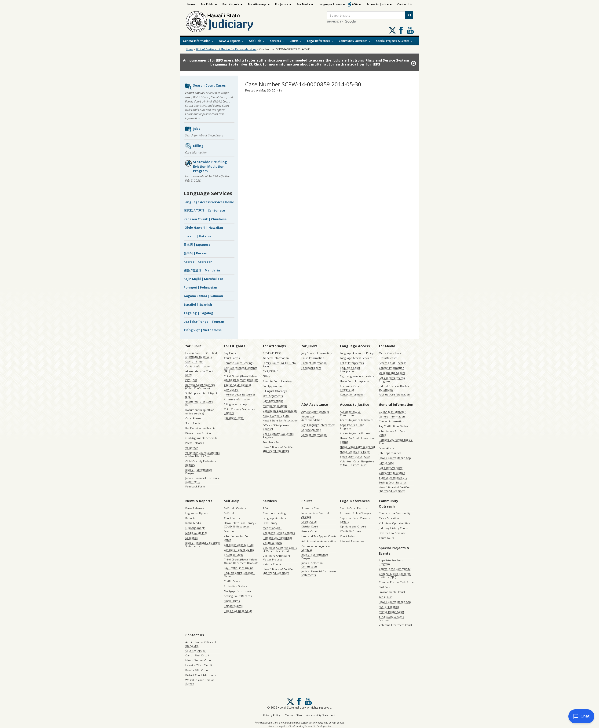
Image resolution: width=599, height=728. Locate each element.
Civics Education (389, 518)
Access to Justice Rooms (355, 433)
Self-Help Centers (235, 508)
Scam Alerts (192, 423)
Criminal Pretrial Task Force (396, 582)
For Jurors (282, 4)
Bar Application (272, 386)
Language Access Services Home (209, 202)
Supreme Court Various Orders (354, 519)
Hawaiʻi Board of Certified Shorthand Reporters (201, 354)
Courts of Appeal (195, 650)
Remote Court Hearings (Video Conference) (200, 386)
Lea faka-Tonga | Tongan (204, 321)
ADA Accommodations (315, 411)
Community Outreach (353, 41)
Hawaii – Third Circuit (198, 665)
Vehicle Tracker (273, 564)
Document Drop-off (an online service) (199, 411)
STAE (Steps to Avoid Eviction (391, 618)
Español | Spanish (198, 304)
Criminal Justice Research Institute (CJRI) (395, 575)
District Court (309, 526)
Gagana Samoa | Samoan (203, 296)
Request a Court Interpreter (350, 369)
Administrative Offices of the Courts (200, 643)
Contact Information (198, 366)
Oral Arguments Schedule (201, 438)
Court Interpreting (274, 513)
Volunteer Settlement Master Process (276, 557)
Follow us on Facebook (401, 30)
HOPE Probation (389, 606)
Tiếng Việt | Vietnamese (203, 330)
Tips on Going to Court (238, 610)
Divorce (229, 531)
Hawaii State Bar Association (280, 420)
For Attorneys (257, 4)
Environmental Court (392, 592)
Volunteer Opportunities (394, 523)
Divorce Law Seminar (198, 433)
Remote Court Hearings (238, 363)
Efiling (198, 145)
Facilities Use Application (394, 394)
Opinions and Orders (392, 372)
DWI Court (385, 587)
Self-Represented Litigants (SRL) (201, 394)
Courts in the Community (394, 513)
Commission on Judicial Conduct (315, 547)
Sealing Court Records (392, 482)
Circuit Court (309, 521)
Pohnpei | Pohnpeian (200, 287)
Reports (190, 518)
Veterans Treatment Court (395, 625)
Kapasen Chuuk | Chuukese (205, 219)
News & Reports (230, 41)
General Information (197, 41)
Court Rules (347, 536)
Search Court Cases (209, 85)
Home (191, 4)
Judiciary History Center (394, 528)
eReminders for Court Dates (199, 373)
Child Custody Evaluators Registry (200, 462)
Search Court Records (237, 384)
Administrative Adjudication (318, 541)
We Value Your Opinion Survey (200, 681)
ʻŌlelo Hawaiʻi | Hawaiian (203, 227)
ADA (355, 4)
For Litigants (231, 4)
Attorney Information (237, 399)
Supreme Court (311, 508)
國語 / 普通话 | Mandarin (202, 270)
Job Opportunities (390, 453)
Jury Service (386, 463)
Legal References (319, 41)
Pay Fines (191, 379)
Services (276, 41)
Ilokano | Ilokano (197, 236)
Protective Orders (235, 586)
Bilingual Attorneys (235, 404)
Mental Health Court (391, 611)
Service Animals (311, 430)
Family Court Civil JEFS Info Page (279, 364)
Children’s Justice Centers (279, 532)
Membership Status (275, 405)
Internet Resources (352, 541)
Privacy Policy (272, 715)
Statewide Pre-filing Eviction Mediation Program (210, 166)
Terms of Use (293, 715)
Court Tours (386, 538)
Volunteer (191, 448)
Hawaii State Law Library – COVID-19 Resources (240, 524)
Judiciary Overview (390, 467)
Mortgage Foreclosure (238, 591)
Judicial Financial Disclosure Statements (202, 479)
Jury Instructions (273, 400)
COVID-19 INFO (272, 353)
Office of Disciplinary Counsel (276, 427)
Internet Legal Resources (239, 394)
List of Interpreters (352, 363)
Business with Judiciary (393, 477)
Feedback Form (195, 486)
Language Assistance (275, 518)
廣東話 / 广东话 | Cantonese (204, 210)
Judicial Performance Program (198, 471)
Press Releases (194, 443)
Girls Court (385, 597)
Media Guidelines (390, 353)
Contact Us (404, 4)
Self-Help (255, 41)
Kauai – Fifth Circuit (197, 670)
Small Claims (232, 601)
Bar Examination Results (200, 428)
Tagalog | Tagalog (198, 313)
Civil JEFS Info (271, 371)
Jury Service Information (316, 353)
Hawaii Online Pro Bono (355, 451)
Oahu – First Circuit (197, 655)
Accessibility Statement (320, 715)
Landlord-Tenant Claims (239, 549)
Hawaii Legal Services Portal (357, 446)
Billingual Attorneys (275, 391)
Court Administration (392, 472)
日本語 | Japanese (197, 244)
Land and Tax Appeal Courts (318, 536)
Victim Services (233, 554)
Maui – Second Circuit (198, 660)
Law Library (231, 389)
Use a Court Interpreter (354, 381)
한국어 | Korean (195, 253)
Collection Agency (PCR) (238, 544)
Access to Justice (377, 4)
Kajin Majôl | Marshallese (203, 279)
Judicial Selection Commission (312, 564)
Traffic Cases (232, 581)
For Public (208, 4)
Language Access (331, 4)
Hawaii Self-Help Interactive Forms (357, 439)
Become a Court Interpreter (350, 387)
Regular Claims (233, 605)
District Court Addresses (200, 675)
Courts (294, 41)
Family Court (309, 531)
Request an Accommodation (311, 418)
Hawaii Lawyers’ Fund (276, 415)
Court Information (312, 358)
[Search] (409, 15)
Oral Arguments (273, 396)
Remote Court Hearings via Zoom (396, 441)
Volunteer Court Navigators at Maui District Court (202, 454)
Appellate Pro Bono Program (352, 426)
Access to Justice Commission (350, 413)
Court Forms (193, 418)
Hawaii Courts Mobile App (395, 458)
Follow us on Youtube (410, 30)
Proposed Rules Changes (355, 513)
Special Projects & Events (393, 41)
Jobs (196, 128)
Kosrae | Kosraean (198, 262)
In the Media (193, 523)
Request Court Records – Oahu (239, 574)
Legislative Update (196, 513)
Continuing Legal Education (280, 410)
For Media (304, 4)
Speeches (191, 537)
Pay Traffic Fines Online (393, 426)
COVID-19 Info (194, 361)
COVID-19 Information (392, 411)
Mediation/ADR (272, 528)
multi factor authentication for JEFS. (346, 64)
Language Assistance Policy (357, 353)
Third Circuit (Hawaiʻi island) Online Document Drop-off (241, 377)
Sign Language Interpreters (357, 376)
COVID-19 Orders (350, 531)
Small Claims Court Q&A (355, 456)
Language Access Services (356, 358)
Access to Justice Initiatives (356, 420)
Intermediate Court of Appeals (315, 514)
